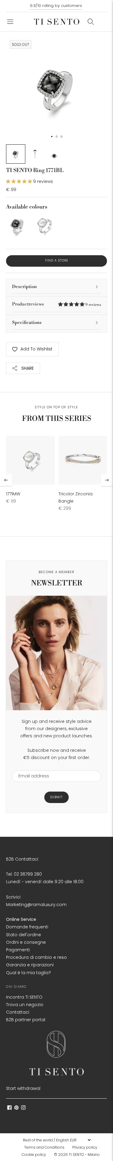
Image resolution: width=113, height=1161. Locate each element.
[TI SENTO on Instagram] (23, 1108)
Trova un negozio (24, 1005)
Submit (56, 797)
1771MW (13, 494)
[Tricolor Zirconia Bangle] (82, 460)
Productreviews (56, 304)
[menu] (57, 1140)
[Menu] (10, 21)
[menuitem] (46, 1147)
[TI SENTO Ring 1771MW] (43, 225)
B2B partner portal (25, 1020)
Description (24, 287)
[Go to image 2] (35, 154)
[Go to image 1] (15, 154)
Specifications (27, 322)
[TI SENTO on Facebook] (9, 1108)
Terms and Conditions (44, 1147)
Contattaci (17, 1012)
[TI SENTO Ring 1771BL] (17, 225)
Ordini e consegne (26, 942)
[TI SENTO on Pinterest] (16, 1108)
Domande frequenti (27, 927)
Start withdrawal (23, 1088)
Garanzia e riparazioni (30, 965)
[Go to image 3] (54, 154)
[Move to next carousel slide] (107, 480)
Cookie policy (34, 1154)
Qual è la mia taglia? (28, 973)
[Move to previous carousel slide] (6, 480)
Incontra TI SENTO (24, 997)
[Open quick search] (90, 21)
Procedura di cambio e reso (36, 957)
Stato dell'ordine (23, 935)
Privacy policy (84, 1147)
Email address (31, 766)
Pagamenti (18, 950)
